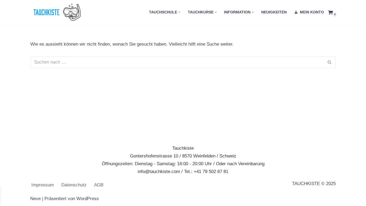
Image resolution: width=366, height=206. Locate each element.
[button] (179, 12)
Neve (35, 198)
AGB (98, 184)
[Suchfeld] (330, 62)
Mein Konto (312, 12)
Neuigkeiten (274, 12)
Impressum (42, 184)
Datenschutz (74, 184)
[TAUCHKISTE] (57, 12)
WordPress (87, 198)
